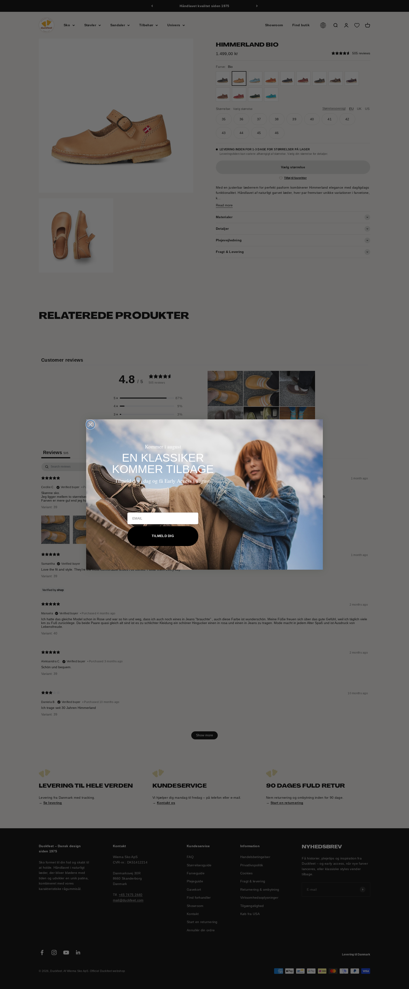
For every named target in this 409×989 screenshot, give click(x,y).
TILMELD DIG (163, 536)
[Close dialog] (90, 424)
